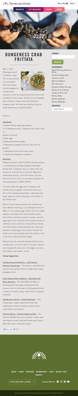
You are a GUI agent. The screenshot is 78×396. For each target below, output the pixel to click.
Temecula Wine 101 (59, 93)
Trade (21, 372)
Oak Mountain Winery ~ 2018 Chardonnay (19, 299)
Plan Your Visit (57, 84)
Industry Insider (58, 78)
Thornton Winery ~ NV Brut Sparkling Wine (19, 314)
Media (14, 372)
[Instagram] (61, 381)
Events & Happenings (60, 75)
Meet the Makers (58, 81)
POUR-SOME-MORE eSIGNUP (20, 382)
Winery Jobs (61, 372)
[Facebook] (58, 381)
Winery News (57, 96)
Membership (41, 372)
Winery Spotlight (58, 99)
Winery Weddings (58, 102)
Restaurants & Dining (60, 90)
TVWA (51, 372)
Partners (30, 372)
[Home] (16, 4)
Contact (39, 375)
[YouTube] (68, 381)
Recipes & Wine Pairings (61, 87)
